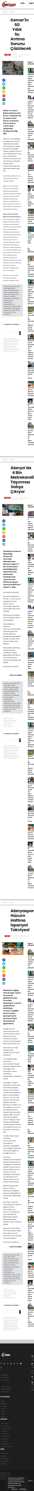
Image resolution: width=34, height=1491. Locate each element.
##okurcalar (7, 724)
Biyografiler (4, 1459)
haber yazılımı (4, 1481)
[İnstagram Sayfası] (8, 1363)
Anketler (3, 1456)
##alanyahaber (8, 718)
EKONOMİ (4, 1406)
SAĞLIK (3, 1409)
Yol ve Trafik (5, 1426)
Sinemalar (4, 1439)
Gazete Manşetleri (7, 1447)
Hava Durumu (5, 1423)
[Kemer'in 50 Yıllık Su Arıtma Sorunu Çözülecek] (12, 68)
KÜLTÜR (3, 1414)
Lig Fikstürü (4, 1434)
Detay (15, 1489)
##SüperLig (7, 1296)
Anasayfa (5, 12)
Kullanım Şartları (6, 1387)
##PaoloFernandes (9, 1292)
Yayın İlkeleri (5, 1377)
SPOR (11, 902)
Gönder (20, 333)
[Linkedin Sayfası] (15, 1363)
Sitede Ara (4, 1454)
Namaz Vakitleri (6, 1429)
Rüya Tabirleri (5, 1461)
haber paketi (4, 1483)
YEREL (22, 3)
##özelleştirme (8, 726)
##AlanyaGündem (9, 1298)
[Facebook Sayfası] (2, 1363)
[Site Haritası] (21, 1363)
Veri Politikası (5, 1380)
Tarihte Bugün (5, 1436)
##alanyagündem (9, 722)
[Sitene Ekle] (2, 1368)
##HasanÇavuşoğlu (9, 1294)
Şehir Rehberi (5, 1444)
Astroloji (3, 1464)
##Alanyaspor (8, 1290)
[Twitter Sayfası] (5, 1363)
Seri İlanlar (4, 1441)
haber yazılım (4, 1486)
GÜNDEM (3, 1404)
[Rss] (18, 1363)
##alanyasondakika (9, 720)
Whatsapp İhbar (6, 1389)
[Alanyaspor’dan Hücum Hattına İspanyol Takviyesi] (12, 948)
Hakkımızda (4, 1375)
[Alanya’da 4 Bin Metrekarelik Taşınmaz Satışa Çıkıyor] (12, 510)
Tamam (23, 1489)
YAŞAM (12, 12)
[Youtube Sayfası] (11, 1363)
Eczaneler (4, 1431)
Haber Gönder (5, 1392)
